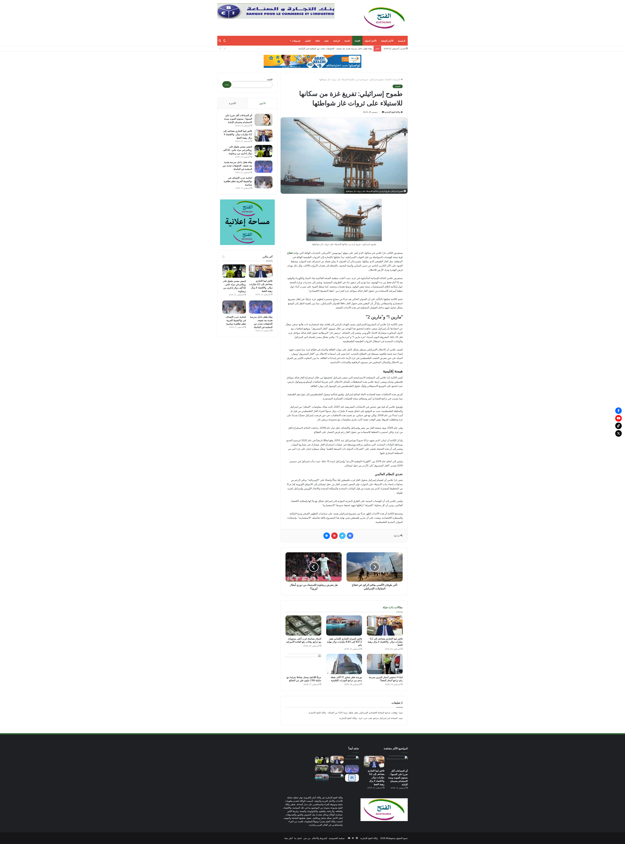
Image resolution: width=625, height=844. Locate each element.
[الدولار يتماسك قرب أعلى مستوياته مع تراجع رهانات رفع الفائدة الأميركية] (303, 625)
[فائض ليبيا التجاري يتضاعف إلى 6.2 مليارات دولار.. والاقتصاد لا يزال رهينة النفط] (385, 625)
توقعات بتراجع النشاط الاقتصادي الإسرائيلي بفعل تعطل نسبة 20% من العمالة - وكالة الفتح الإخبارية (353, 712)
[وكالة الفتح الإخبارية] (384, 18)
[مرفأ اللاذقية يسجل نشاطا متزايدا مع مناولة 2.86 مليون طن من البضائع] (303, 664)
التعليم (308, 40)
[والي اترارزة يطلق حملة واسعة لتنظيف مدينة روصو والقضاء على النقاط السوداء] (322, 769)
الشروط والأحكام (319, 838)
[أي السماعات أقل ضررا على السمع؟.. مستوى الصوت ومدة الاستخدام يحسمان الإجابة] (263, 120)
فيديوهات (296, 40)
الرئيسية (401, 40)
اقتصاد (357, 40)
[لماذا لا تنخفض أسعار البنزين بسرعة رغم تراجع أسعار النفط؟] (385, 664)
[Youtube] (618, 418)
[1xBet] (312, 61)
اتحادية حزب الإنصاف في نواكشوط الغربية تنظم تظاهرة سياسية (238, 181)
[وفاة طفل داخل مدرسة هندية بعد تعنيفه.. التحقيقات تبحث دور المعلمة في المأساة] (263, 167)
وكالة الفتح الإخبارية (392, 112)
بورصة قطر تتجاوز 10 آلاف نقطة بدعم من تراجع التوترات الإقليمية (346, 679)
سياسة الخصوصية (337, 838)
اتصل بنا (298, 838)
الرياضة (336, 40)
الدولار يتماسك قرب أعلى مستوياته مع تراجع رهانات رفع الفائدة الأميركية (303, 640)
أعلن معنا (289, 838)
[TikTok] (618, 425)
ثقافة (317, 40)
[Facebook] (618, 410)
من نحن (306, 838)
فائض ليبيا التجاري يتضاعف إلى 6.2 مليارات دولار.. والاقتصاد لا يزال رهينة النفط (385, 641)
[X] (618, 433)
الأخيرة (232, 103)
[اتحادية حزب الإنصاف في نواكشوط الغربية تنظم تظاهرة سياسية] (263, 182)
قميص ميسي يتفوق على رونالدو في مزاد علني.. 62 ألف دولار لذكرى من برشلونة (237, 150)
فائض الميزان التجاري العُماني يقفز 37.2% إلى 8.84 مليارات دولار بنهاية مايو (337, 48)
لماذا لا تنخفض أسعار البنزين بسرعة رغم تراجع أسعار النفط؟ (386, 679)
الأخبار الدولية (370, 40)
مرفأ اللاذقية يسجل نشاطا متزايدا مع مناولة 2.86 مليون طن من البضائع (304, 679)
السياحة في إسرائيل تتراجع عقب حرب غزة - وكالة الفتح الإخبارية (368, 718)
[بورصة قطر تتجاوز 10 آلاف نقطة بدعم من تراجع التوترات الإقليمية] (344, 664)
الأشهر (262, 103)
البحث (269, 79)
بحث (227, 84)
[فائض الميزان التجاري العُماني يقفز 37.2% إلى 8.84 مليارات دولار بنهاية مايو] (344, 625)
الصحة (347, 40)
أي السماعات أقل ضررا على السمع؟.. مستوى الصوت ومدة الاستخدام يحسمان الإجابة (238, 119)
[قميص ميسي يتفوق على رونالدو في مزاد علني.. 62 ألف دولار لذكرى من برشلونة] (263, 151)
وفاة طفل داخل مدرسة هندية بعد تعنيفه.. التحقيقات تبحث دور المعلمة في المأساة (237, 165)
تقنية (326, 40)
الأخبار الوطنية (387, 40)
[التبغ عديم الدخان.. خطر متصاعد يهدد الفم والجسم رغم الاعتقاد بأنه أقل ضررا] (337, 778)
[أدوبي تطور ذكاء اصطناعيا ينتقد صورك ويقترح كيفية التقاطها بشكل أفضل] (352, 778)
